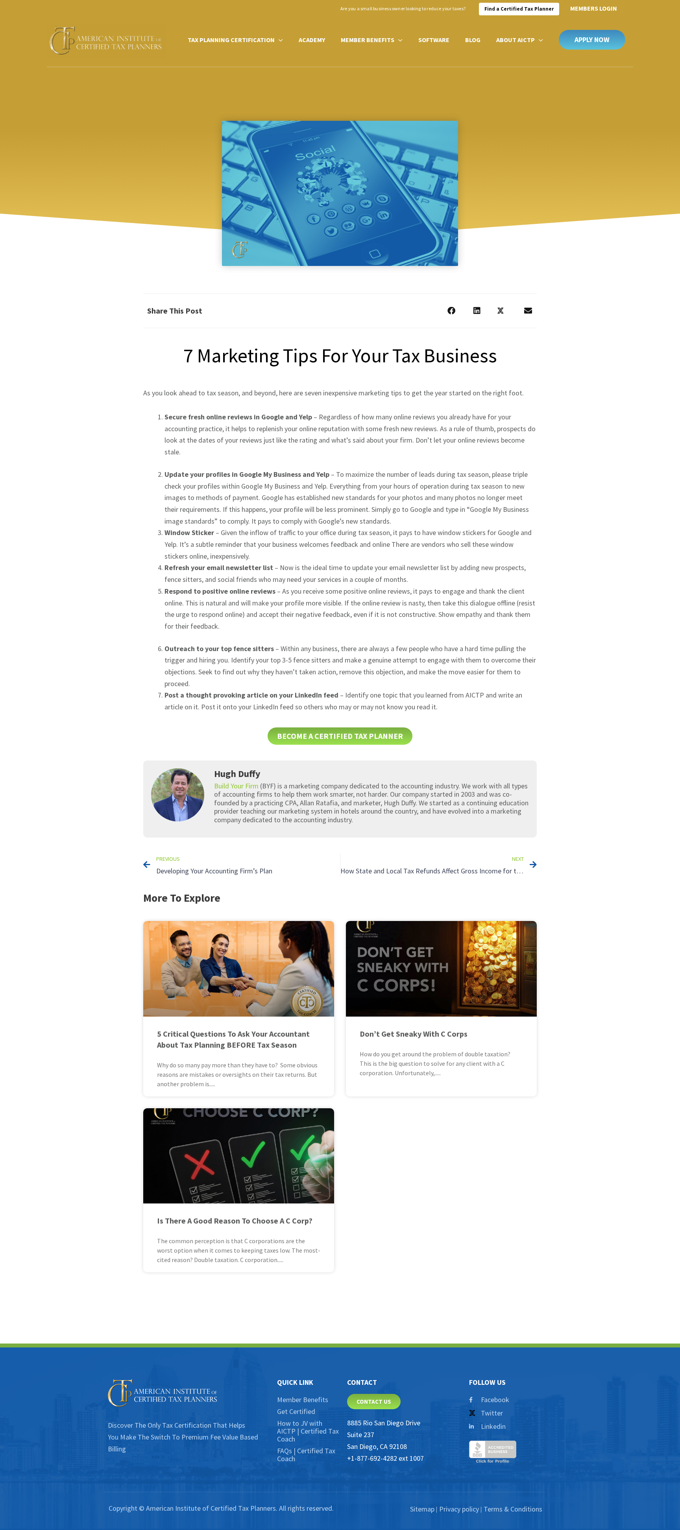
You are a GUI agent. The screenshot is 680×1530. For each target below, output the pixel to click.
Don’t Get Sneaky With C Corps (414, 1034)
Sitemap (422, 1508)
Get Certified (296, 1411)
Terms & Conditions (513, 1508)
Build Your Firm (236, 785)
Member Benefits (302, 1399)
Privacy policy (459, 1508)
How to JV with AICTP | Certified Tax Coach (308, 1431)
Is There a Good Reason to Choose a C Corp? (234, 1220)
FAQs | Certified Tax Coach (306, 1454)
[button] (592, 40)
